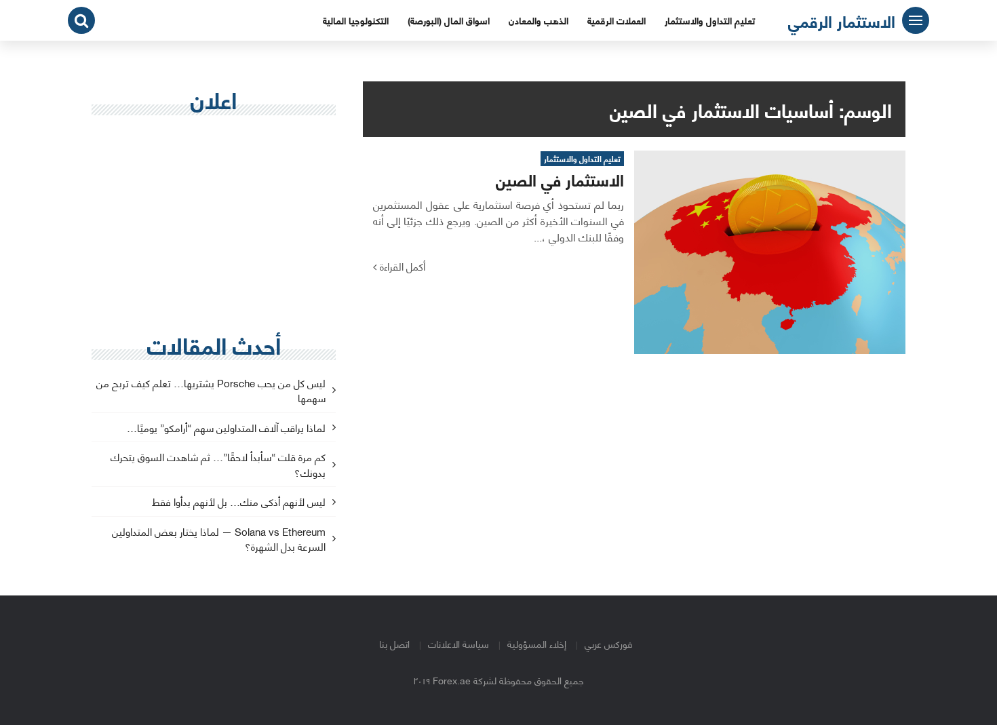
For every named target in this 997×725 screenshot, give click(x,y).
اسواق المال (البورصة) (449, 20)
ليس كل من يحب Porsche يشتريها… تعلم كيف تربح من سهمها (211, 391)
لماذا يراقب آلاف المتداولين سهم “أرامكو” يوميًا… (226, 428)
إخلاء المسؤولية (536, 643)
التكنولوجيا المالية (356, 20)
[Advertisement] (214, 224)
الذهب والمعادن (538, 20)
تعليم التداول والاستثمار (710, 20)
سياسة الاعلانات (458, 643)
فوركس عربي (608, 643)
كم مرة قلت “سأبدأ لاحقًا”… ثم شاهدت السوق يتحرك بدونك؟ (218, 465)
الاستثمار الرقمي (841, 20)
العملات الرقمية (616, 20)
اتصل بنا (394, 643)
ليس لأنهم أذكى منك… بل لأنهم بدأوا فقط (239, 502)
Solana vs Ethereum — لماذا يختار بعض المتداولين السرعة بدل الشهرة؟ (219, 540)
